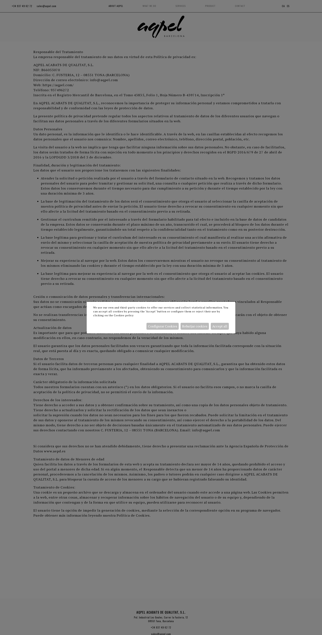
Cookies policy (124, 315)
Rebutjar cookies (194, 326)
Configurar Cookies (162, 326)
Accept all (219, 326)
